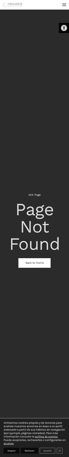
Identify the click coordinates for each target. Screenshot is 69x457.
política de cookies (46, 436)
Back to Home (34, 263)
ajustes (9, 443)
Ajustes (47, 450)
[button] (64, 28)
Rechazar (29, 450)
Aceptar (11, 450)
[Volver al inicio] (12, 5)
